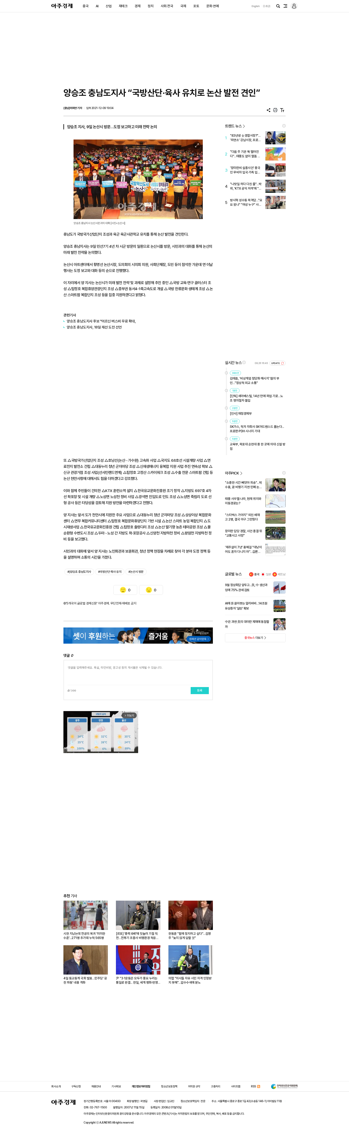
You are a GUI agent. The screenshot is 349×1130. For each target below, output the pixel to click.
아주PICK (232, 473)
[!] (284, 125)
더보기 (244, 639)
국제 (183, 6)
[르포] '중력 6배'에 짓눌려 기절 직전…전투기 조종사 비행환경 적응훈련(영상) (137, 936)
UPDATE (275, 363)
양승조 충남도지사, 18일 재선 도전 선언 (94, 327)
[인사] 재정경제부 (241, 413)
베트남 (282, 574)
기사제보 (116, 1086)
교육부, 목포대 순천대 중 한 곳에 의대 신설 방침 (257, 446)
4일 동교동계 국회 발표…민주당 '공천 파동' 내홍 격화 (85, 980)
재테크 (123, 6)
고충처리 (215, 1086)
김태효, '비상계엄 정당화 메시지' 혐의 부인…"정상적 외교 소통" (254, 381)
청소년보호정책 (169, 1086)
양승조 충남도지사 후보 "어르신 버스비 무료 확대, (101, 321)
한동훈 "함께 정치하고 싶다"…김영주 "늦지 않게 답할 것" (189, 936)
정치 (150, 6)
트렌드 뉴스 (233, 126)
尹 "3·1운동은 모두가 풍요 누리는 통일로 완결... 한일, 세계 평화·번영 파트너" (137, 980)
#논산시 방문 (136, 572)
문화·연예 (212, 6)
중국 (85, 6)
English (256, 6)
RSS (253, 1086)
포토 (196, 6)
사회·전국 (167, 6)
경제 (138, 6)
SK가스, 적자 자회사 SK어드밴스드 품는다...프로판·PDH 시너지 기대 (257, 429)
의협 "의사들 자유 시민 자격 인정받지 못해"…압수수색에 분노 (189, 980)
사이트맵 (235, 1086)
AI (97, 6)
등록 (199, 690)
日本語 (266, 6)
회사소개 (56, 1086)
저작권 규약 (194, 1086)
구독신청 (76, 1086)
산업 (108, 6)
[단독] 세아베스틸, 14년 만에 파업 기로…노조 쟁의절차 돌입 (256, 398)
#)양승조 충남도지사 (79, 572)
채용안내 (96, 1086)
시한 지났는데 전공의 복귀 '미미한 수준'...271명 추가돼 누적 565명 (84, 936)
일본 (268, 574)
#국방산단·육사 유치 (110, 572)
